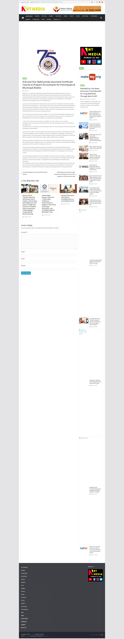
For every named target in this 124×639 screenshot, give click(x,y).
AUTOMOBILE (94, 16)
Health (72, 16)
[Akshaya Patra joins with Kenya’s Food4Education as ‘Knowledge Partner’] (68, 185)
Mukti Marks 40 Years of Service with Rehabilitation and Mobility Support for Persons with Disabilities (95, 137)
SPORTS (78, 16)
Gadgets (28, 19)
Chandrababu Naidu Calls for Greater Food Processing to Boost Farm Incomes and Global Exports (95, 191)
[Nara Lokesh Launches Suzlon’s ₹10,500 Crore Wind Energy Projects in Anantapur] (83, 127)
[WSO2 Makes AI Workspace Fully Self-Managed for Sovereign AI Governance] (83, 168)
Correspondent (93, 99)
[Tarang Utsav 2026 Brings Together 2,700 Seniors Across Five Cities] (83, 262)
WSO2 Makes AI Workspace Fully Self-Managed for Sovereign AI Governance (95, 167)
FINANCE (51, 16)
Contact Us (56, 19)
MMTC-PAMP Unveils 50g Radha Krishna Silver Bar (95, 147)
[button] (60, 19)
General (24, 78)
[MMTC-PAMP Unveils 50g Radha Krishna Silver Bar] (83, 148)
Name (23, 252)
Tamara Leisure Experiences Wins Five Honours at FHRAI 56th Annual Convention (94, 157)
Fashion (49, 19)
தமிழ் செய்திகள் (29, 16)
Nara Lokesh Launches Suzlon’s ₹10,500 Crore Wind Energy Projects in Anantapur (95, 126)
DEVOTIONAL (85, 16)
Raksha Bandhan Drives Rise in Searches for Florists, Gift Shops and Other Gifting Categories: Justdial (95, 114)
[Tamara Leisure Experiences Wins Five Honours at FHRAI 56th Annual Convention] (83, 158)
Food (43, 19)
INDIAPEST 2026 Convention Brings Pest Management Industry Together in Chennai (95, 490)
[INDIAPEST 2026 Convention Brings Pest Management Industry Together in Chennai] (83, 490)
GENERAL (37, 16)
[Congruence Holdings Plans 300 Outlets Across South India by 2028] (83, 382)
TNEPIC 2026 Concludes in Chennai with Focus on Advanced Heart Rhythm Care (95, 202)
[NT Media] (23, 17)
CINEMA (65, 16)
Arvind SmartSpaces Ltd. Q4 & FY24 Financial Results (35, 173)
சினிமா (22, 615)
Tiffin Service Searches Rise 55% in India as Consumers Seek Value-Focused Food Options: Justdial (95, 549)
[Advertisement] (62, 36)
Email (23, 259)
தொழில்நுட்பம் (24, 621)
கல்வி (22, 612)
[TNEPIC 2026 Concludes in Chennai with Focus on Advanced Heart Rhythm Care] (83, 203)
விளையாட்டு (23, 627)
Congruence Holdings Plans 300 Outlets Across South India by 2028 (95, 382)
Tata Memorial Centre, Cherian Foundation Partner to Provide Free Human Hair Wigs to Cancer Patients (95, 321)
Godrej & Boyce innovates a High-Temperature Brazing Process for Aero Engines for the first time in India (64, 174)
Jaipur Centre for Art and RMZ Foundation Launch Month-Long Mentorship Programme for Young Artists (95, 178)
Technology (36, 19)
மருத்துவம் (23, 624)
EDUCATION (58, 16)
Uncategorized (24, 609)
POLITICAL (44, 16)
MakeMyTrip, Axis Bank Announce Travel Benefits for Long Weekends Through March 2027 (48, 2)
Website (23, 265)
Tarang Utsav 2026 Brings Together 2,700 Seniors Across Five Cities (95, 261)
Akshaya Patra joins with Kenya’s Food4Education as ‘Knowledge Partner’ (67, 198)
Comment (24, 232)
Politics (23, 600)
